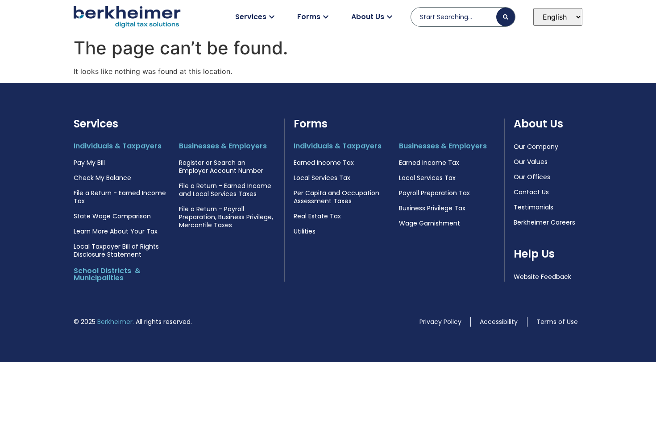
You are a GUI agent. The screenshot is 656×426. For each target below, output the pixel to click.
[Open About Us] (389, 16)
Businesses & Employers (223, 146)
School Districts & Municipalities (107, 274)
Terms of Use (557, 321)
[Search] (505, 17)
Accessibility (499, 321)
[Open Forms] (326, 16)
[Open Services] (272, 16)
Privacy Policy (440, 321)
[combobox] (457, 17)
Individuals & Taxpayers (118, 146)
